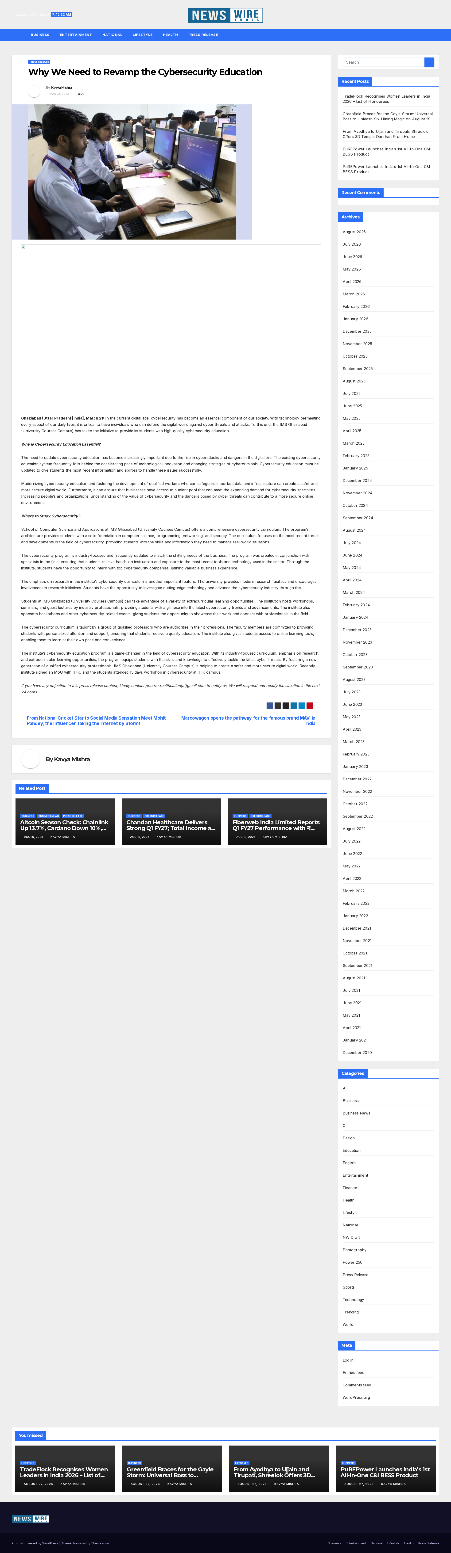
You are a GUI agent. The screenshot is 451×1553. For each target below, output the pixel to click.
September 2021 (358, 965)
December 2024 (357, 480)
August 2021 (354, 978)
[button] (437, 34)
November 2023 (357, 642)
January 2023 (355, 766)
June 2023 (352, 704)
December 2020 (357, 1052)
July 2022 (352, 841)
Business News (49, 816)
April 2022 (352, 878)
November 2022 (357, 791)
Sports (349, 1287)
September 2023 (358, 667)
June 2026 (352, 256)
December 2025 (357, 331)
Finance (350, 1187)
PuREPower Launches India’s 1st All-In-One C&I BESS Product (385, 1472)
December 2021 (357, 928)
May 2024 (352, 567)
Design (349, 1138)
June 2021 (352, 1002)
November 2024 (358, 493)
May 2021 (351, 1015)
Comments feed (357, 1385)
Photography (355, 1250)
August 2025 (354, 381)
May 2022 (352, 866)
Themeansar (100, 1543)
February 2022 (356, 903)
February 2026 (356, 306)
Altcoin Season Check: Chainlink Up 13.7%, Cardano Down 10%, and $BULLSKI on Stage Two (64, 828)
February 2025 (356, 455)
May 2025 (352, 418)
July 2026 (352, 244)
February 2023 (356, 754)
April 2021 (352, 1027)
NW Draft (351, 1237)
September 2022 (358, 816)
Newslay (79, 1543)
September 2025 (358, 368)
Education (352, 1150)
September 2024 (358, 517)
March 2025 (354, 443)
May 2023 (352, 716)
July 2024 (352, 542)
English (349, 1162)
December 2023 (357, 629)
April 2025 (352, 430)
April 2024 (352, 580)
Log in (348, 1360)
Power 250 (353, 1262)
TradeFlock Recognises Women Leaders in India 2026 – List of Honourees (64, 1475)
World (348, 1324)
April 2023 (352, 729)
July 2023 (352, 692)
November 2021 (357, 940)
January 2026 (355, 319)
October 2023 (355, 654)
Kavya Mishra (61, 87)
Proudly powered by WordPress (35, 1543)
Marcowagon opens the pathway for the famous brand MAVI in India (248, 720)
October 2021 (355, 953)
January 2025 (355, 468)
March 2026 (354, 294)
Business (40, 35)
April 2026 (352, 281)
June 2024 (353, 555)
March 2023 (354, 741)
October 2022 (355, 803)
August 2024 (354, 530)
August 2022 (354, 828)
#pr (81, 93)
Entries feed (353, 1372)
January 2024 (356, 617)
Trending (351, 1312)
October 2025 (355, 356)
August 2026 (354, 231)
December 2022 (357, 779)
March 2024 (354, 592)
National (112, 35)
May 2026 (352, 269)
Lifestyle (143, 35)
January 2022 (355, 915)
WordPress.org (356, 1397)
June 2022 (352, 853)
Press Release (203, 35)
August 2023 (354, 679)
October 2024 (355, 505)
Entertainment (76, 35)
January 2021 (355, 1040)
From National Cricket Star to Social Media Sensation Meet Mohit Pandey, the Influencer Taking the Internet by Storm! (96, 720)
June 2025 (352, 406)
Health (170, 35)
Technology (353, 1299)
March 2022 (354, 891)
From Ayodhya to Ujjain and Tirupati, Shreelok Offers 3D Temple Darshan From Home (274, 1475)
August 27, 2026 (39, 1484)
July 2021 (351, 990)
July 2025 (352, 393)
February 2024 (356, 605)
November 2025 (357, 343)
